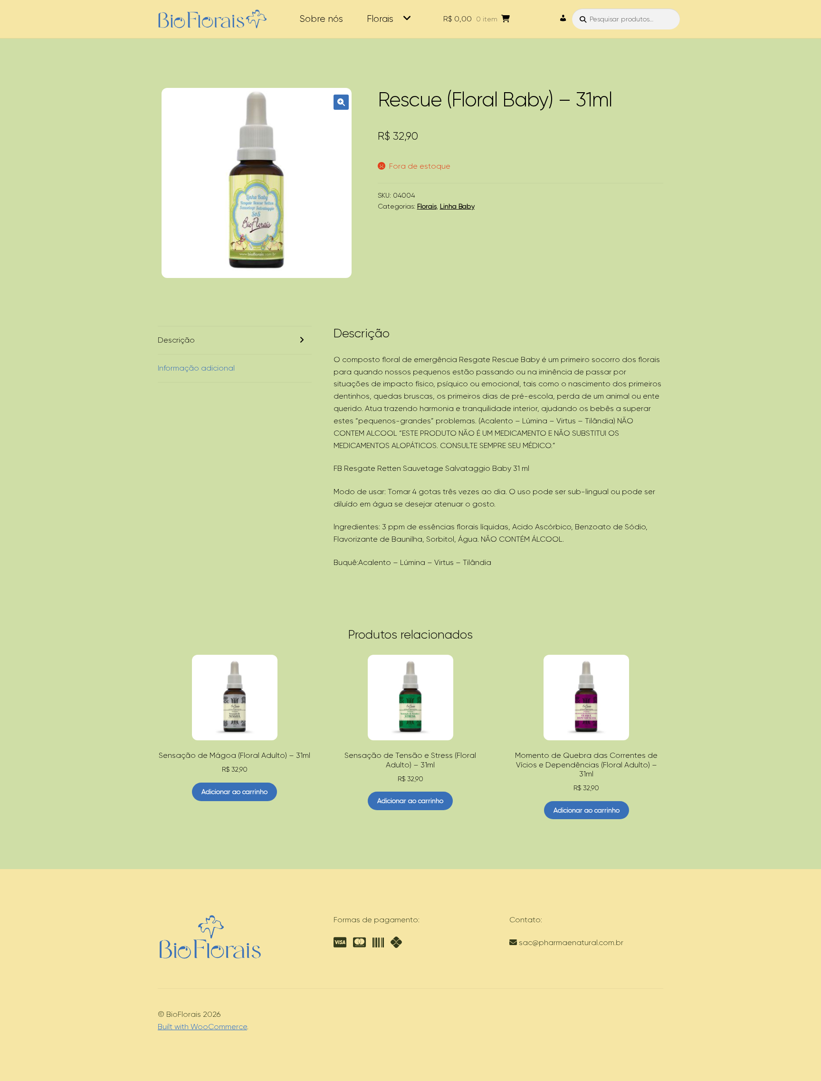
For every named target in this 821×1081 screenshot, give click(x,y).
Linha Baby (457, 206)
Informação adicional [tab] (196, 368)
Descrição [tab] (176, 339)
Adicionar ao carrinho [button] (234, 791)
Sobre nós (321, 18)
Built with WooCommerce (202, 1026)
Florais (380, 18)
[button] (341, 102)
